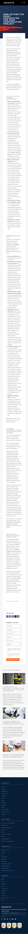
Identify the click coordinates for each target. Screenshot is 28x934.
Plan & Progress (5, 809)
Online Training (5, 866)
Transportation (4, 825)
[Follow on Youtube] (18, 616)
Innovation (3, 890)
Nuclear (3, 830)
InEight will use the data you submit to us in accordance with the (14, 649)
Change (3, 789)
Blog (2, 886)
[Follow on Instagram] (10, 616)
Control (3, 798)
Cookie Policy (12, 914)
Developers (4, 861)
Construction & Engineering (8, 823)
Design (3, 800)
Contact (3, 895)
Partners (3, 859)
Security (3, 881)
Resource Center (5, 850)
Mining (3, 836)
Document (3, 802)
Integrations (4, 857)
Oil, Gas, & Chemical (6, 834)
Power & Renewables (6, 827)
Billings (3, 786)
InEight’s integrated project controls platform (13, 551)
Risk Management (5, 839)
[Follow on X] (15, 616)
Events (3, 854)
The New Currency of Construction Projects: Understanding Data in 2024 (13, 723)
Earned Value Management (7, 841)
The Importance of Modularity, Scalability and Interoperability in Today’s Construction (14, 689)
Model (2, 807)
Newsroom (4, 884)
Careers (3, 893)
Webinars (3, 852)
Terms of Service (5, 914)
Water (2, 832)
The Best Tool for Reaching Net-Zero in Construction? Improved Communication (13, 756)
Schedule (3, 814)
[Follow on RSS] (15, 919)
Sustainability (4, 888)
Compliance (4, 793)
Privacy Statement (23, 913)
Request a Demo (12, 659)
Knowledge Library (5, 863)
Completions (4, 791)
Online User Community (7, 870)
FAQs (2, 900)
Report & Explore (5, 812)
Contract (3, 796)
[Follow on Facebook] (7, 616)
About (2, 879)
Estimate (3, 805)
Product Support (5, 868)
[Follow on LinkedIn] (13, 616)
